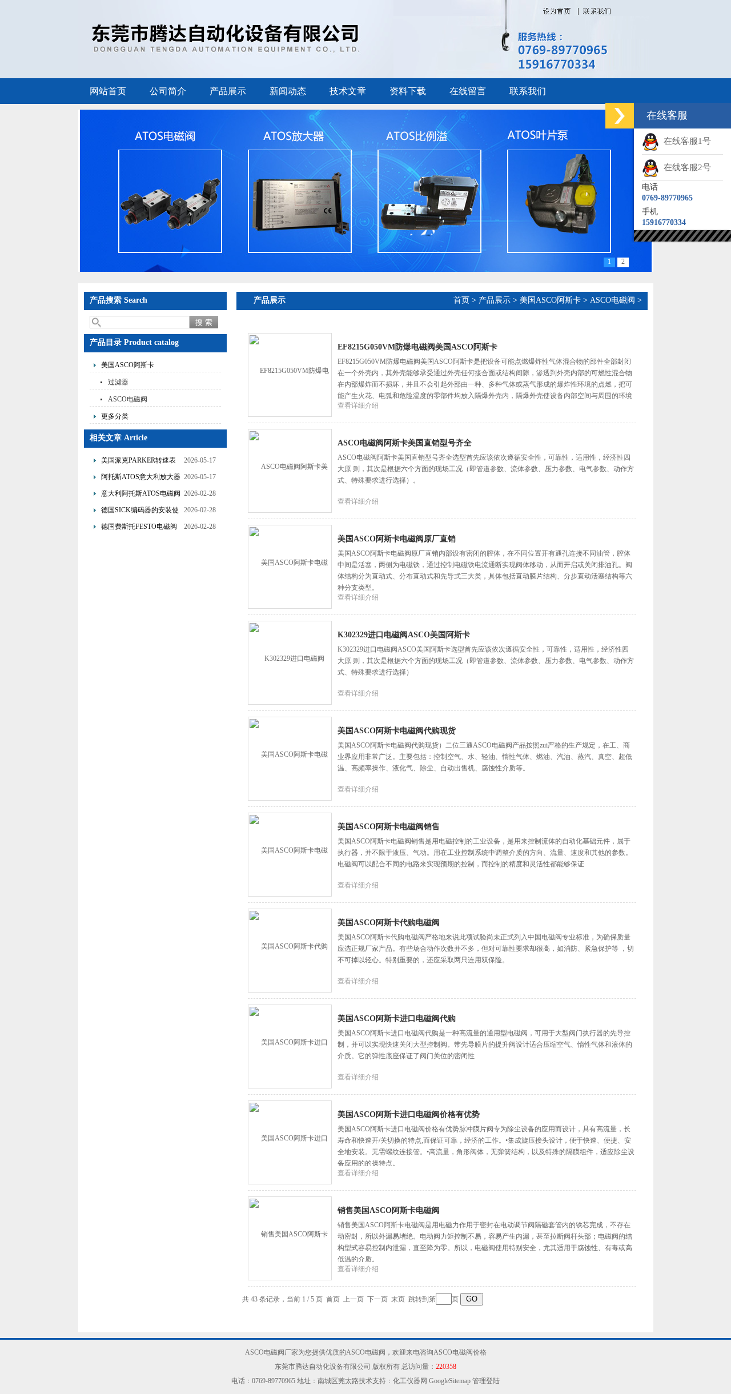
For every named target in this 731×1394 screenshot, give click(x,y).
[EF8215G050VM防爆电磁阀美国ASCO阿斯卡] (289, 374)
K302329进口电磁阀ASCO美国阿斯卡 (404, 634)
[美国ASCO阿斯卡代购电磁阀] (289, 949)
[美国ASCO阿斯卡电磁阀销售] (289, 853)
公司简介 (168, 91)
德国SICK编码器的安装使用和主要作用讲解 (140, 511)
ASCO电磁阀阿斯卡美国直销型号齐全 (405, 443)
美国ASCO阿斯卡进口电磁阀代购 (397, 1018)
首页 (461, 300)
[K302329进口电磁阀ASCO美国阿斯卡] (289, 661)
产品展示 (228, 91)
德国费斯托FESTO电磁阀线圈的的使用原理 (139, 528)
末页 (398, 1299)
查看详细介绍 (358, 405)
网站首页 (108, 91)
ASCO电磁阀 (127, 399)
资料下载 (407, 91)
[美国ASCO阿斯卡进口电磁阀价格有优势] (289, 1141)
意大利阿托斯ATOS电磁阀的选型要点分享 (140, 494)
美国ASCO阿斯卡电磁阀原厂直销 (397, 539)
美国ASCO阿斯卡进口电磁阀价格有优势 (409, 1114)
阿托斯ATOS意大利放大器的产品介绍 (140, 478)
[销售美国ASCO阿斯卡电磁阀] (289, 1237)
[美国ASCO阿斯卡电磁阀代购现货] (289, 757)
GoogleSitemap (450, 1381)
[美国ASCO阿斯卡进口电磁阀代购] (289, 1045)
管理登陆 (486, 1381)
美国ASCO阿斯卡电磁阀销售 (389, 826)
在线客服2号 (685, 167)
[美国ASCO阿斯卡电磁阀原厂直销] (289, 566)
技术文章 (348, 91)
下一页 (377, 1299)
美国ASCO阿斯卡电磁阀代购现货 (397, 730)
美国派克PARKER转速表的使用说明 (138, 461)
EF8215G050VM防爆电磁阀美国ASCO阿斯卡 (417, 347)
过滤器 (118, 382)
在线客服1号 (685, 141)
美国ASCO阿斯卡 (127, 365)
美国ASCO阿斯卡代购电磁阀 (389, 922)
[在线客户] (619, 115)
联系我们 (527, 91)
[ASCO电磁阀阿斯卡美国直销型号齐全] (289, 470)
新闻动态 (288, 91)
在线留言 (467, 91)
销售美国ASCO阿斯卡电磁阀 (389, 1210)
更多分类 (114, 416)
